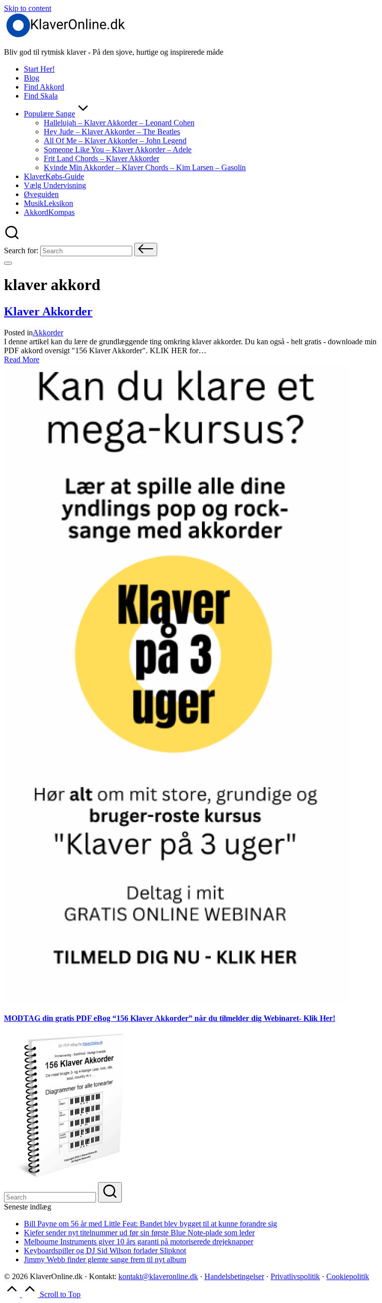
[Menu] (8, 263)
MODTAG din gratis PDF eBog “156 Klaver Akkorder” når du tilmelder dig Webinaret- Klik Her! (169, 1018)
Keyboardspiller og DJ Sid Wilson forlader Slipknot (105, 1250)
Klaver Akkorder (48, 311)
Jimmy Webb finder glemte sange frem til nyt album (105, 1259)
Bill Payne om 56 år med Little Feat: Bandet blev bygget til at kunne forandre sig (150, 1223)
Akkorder (48, 332)
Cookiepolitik (347, 1276)
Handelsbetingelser (234, 1276)
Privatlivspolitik (295, 1276)
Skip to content (27, 8)
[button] (145, 249)
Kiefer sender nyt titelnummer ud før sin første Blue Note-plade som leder (139, 1232)
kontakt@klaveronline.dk (158, 1276)
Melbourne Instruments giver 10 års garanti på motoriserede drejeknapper (138, 1241)
